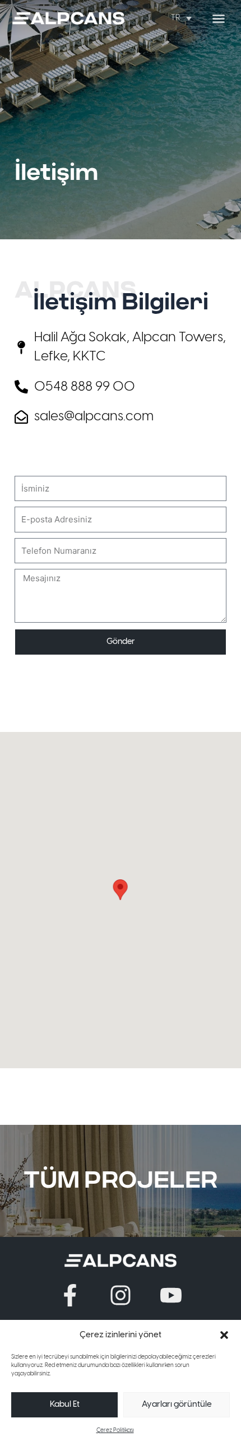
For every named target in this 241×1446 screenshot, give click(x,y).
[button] (224, 1335)
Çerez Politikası (115, 1431)
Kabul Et (65, 1404)
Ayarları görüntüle (177, 1404)
